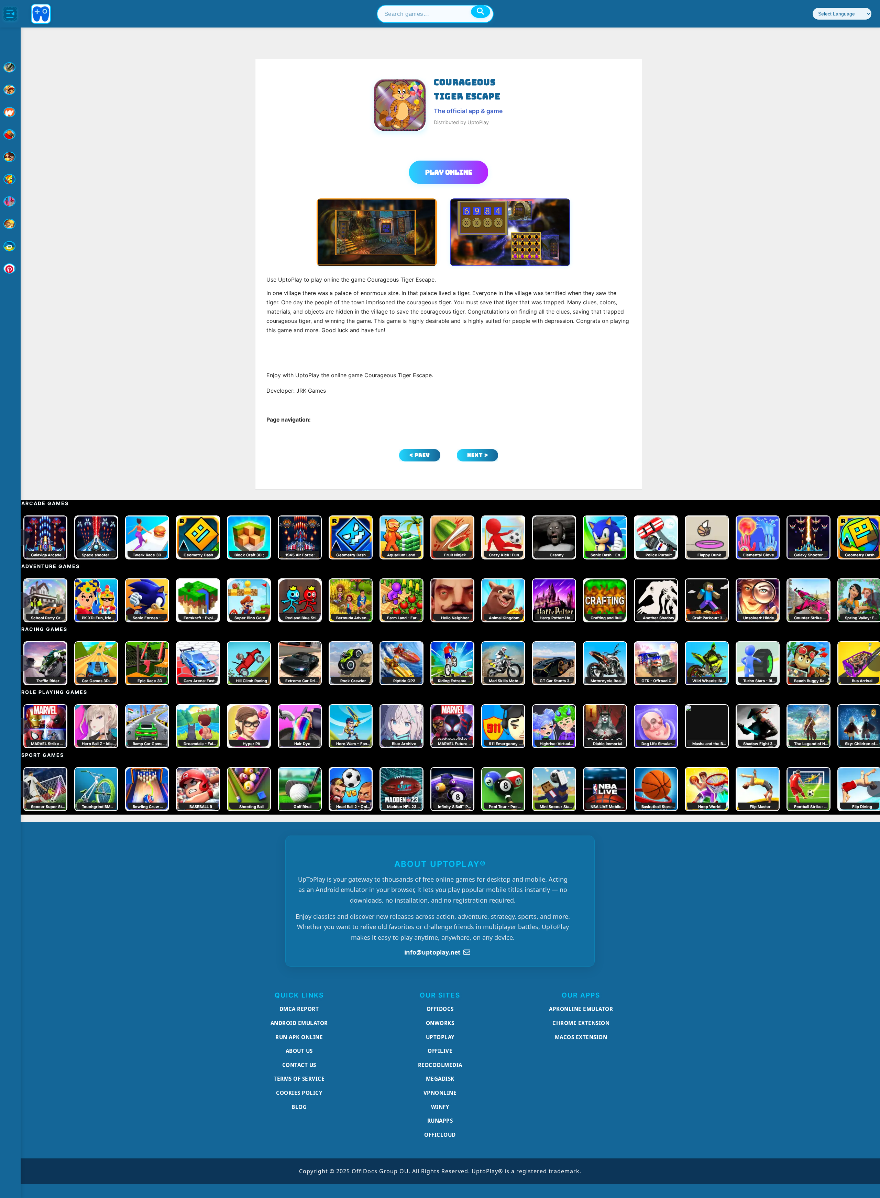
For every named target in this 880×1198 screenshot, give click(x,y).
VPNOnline (440, 1092)
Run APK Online (299, 1037)
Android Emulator (299, 1023)
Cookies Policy (299, 1092)
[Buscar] (480, 11)
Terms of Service (299, 1078)
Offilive (440, 1050)
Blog (299, 1106)
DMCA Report (299, 1008)
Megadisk (440, 1078)
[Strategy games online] (10, 224)
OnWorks (440, 1023)
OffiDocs (440, 1008)
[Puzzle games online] (10, 157)
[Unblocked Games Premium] (10, 268)
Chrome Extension (580, 1023)
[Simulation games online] (10, 179)
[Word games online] (10, 246)
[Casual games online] (10, 134)
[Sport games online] (10, 201)
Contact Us (299, 1064)
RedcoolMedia (440, 1064)
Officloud (440, 1134)
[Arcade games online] (10, 90)
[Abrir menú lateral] (10, 14)
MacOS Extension (581, 1037)
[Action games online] (10, 67)
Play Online (448, 172)
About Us (299, 1050)
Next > (477, 455)
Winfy (440, 1106)
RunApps (440, 1120)
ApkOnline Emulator (581, 1008)
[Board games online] (10, 112)
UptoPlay (440, 1037)
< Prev (419, 455)
